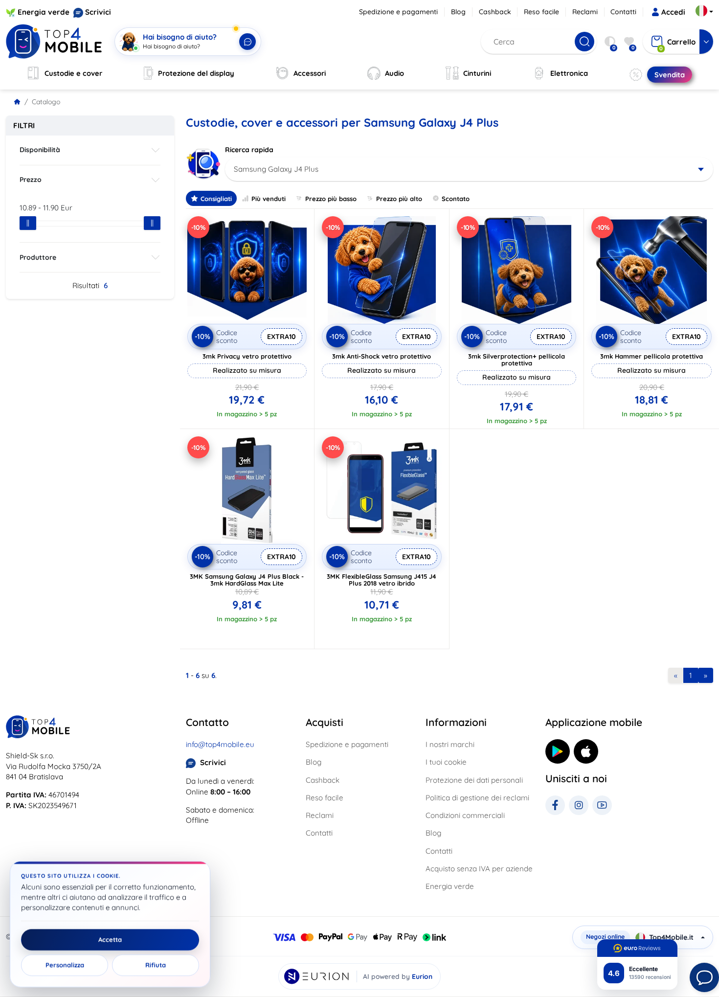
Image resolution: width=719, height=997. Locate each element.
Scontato (456, 199)
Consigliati (216, 199)
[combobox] (469, 169)
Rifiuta (155, 965)
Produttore (38, 257)
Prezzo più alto (399, 199)
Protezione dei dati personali (474, 780)
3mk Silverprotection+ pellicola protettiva (516, 359)
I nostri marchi (450, 744)
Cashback (495, 11)
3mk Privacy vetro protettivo (247, 356)
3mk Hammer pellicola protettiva (651, 356)
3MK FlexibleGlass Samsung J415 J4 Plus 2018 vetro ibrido (381, 579)
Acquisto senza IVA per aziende (479, 868)
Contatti (623, 11)
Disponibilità (40, 149)
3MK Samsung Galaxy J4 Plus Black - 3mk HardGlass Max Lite (247, 579)
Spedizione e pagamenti (398, 11)
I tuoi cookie (446, 762)
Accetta (110, 940)
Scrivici (98, 12)
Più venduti (268, 199)
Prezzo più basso (331, 199)
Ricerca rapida (249, 149)
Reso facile (541, 11)
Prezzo (31, 179)
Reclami (585, 11)
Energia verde (43, 12)
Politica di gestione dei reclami (477, 797)
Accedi (673, 12)
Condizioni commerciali (465, 815)
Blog (458, 11)
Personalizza (64, 965)
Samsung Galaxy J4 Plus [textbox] (276, 169)
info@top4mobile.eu (220, 744)
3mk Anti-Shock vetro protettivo (381, 356)
